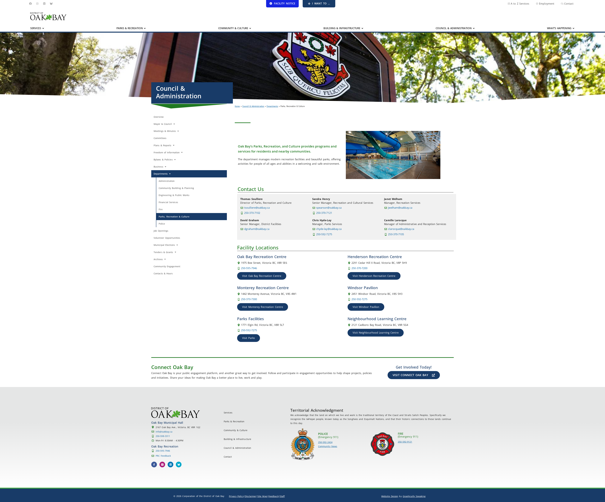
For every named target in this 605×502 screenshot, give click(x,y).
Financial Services (168, 202)
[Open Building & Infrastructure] (362, 28)
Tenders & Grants (163, 252)
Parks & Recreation (234, 421)
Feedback (273, 496)
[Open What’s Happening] (573, 28)
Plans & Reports (162, 145)
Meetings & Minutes (165, 131)
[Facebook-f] (154, 464)
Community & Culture (236, 430)
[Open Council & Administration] (473, 28)
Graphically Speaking (414, 496)
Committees (160, 138)
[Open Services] (43, 28)
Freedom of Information (167, 152)
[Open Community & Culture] (250, 28)
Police (162, 223)
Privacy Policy (236, 496)
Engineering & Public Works (174, 195)
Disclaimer (250, 496)
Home (237, 106)
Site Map (262, 496)
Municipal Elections (164, 244)
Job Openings (161, 230)
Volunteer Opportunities (167, 237)
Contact (228, 456)
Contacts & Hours (163, 273)
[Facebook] (30, 3)
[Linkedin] (44, 3)
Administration (167, 180)
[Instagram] (37, 3)
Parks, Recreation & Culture (174, 216)
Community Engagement (167, 266)
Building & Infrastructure (237, 439)
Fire (161, 209)
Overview (159, 116)
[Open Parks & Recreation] (145, 28)
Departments (272, 106)
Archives (158, 259)
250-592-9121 (405, 441)
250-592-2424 (325, 442)
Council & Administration (253, 106)
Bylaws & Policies (163, 159)
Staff (282, 496)
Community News (327, 446)
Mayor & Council (163, 123)
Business (158, 166)
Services (228, 412)
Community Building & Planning (176, 188)
